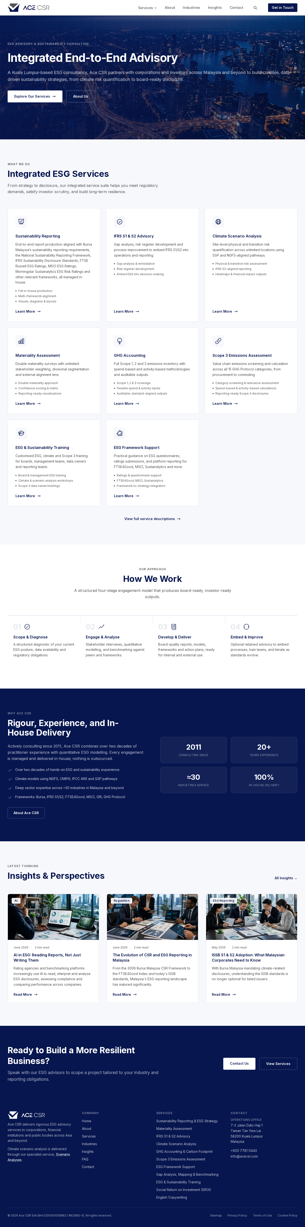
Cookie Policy (287, 1215)
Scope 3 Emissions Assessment (180, 1159)
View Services (278, 1064)
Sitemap (216, 1215)
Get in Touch (283, 7)
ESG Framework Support (175, 1167)
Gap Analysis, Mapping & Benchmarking (187, 1174)
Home (86, 1121)
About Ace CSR (26, 813)
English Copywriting (171, 1197)
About (170, 7)
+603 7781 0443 (244, 1150)
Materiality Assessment (174, 1129)
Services (145, 8)
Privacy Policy (237, 1215)
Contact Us (239, 1063)
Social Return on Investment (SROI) (183, 1190)
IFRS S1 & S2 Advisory (173, 1136)
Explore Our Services (32, 96)
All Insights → (286, 878)
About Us (80, 96)
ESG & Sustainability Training (178, 1182)
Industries (191, 7)
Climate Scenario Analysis (176, 1144)
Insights (215, 7)
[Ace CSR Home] (28, 7)
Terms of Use (262, 1215)
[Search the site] (255, 7)
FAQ (85, 1159)
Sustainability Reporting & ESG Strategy (187, 1121)
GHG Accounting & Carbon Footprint (184, 1151)
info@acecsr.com (244, 1156)
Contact (236, 7)
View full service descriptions (149, 519)
